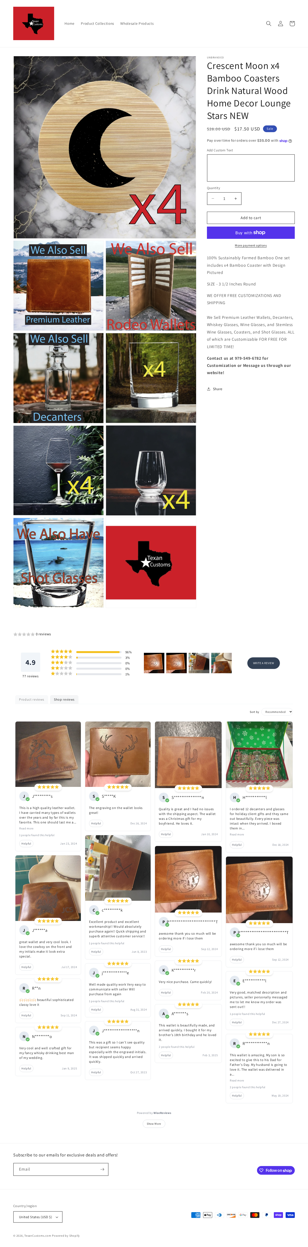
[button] (269, 23)
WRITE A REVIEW (263, 663)
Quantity (213, 187)
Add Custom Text (220, 150)
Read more (26, 828)
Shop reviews (64, 699)
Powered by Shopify (66, 1235)
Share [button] (218, 388)
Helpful (26, 843)
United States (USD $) (35, 1217)
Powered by (154, 1113)
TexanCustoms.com (37, 1235)
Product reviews (31, 699)
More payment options (251, 245)
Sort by (254, 712)
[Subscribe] (102, 1169)
